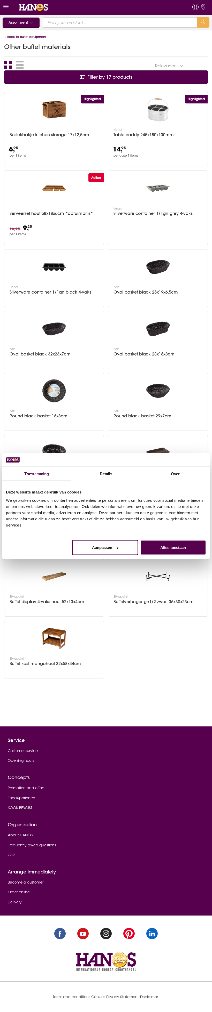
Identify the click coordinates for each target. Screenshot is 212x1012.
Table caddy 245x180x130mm (143, 134)
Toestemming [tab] (36, 474)
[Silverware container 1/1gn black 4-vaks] (54, 267)
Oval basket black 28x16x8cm (144, 354)
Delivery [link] (15, 902)
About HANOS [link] (20, 835)
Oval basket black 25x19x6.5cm (145, 292)
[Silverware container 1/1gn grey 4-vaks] (158, 188)
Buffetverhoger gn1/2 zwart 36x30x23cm (153, 601)
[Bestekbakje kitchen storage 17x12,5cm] (54, 109)
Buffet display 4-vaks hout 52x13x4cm (47, 601)
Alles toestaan (173, 547)
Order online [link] (19, 892)
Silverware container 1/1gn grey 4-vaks (153, 213)
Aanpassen (102, 547)
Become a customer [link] (25, 882)
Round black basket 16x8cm (38, 416)
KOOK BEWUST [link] (20, 807)
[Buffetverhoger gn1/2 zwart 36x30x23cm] (158, 576)
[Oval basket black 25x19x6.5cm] (158, 267)
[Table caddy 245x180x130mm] (158, 109)
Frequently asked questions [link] (32, 845)
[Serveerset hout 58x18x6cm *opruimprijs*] (54, 188)
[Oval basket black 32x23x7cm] (54, 329)
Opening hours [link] (21, 760)
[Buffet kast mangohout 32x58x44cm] (54, 638)
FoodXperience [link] (21, 797)
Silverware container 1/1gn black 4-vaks (50, 292)
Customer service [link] (23, 750)
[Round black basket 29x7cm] (158, 390)
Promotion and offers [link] (26, 787)
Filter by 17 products (109, 77)
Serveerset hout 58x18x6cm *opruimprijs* (51, 213)
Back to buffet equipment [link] (26, 37)
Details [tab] (106, 474)
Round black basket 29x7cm (142, 416)
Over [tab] (175, 474)
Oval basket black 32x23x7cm (40, 354)
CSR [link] (11, 854)
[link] (33, 7)
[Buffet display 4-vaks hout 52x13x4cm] (54, 576)
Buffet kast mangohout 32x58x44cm (45, 663)
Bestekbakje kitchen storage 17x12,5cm (49, 134)
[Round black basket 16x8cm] (54, 390)
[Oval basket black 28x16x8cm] (158, 329)
